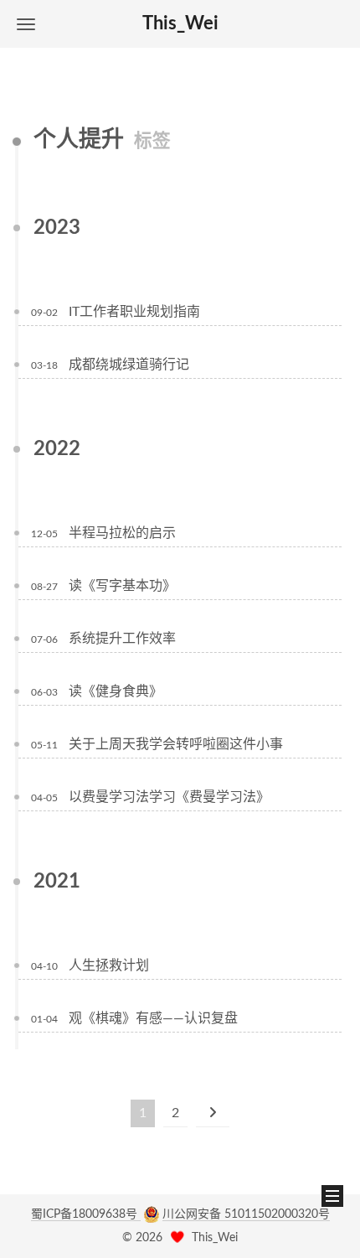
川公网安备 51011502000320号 (246, 1214)
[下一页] (212, 1113)
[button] (26, 24)
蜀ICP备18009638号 (86, 1214)
